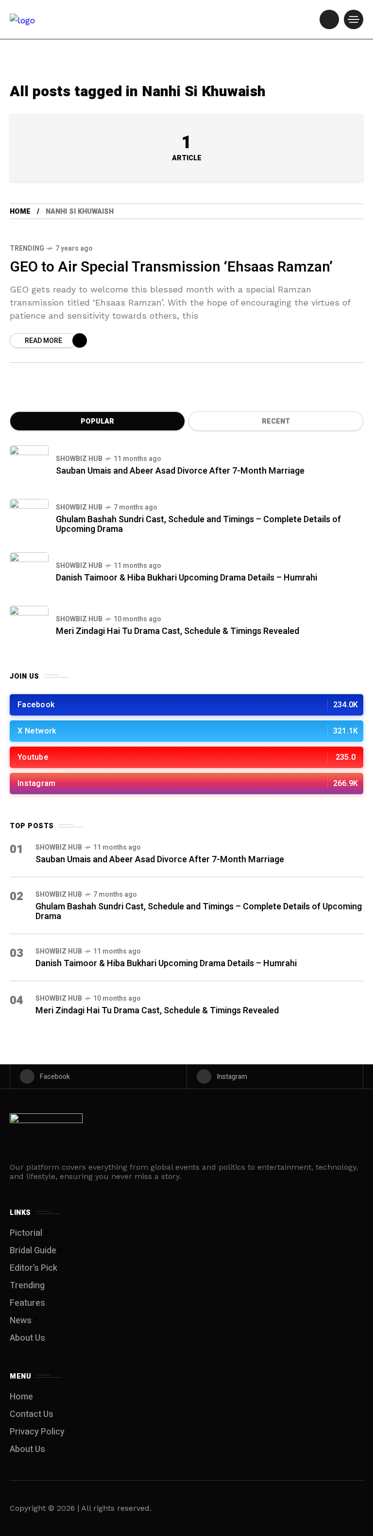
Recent (276, 421)
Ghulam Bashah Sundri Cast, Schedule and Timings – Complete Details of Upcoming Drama (198, 524)
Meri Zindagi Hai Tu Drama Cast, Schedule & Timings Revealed (177, 631)
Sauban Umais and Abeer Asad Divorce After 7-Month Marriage (180, 471)
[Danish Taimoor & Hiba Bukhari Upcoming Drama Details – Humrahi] (29, 571)
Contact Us (31, 1414)
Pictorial (26, 1233)
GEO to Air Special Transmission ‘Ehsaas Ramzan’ (171, 267)
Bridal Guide (33, 1250)
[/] (329, 19)
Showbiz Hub (79, 459)
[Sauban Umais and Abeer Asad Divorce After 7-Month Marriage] (29, 464)
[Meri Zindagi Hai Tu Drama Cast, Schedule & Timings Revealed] (29, 625)
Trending (27, 248)
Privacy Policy (37, 1431)
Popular (97, 421)
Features (27, 1303)
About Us (27, 1338)
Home (20, 211)
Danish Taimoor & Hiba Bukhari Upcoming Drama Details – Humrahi (186, 577)
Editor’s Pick (33, 1268)
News (21, 1320)
